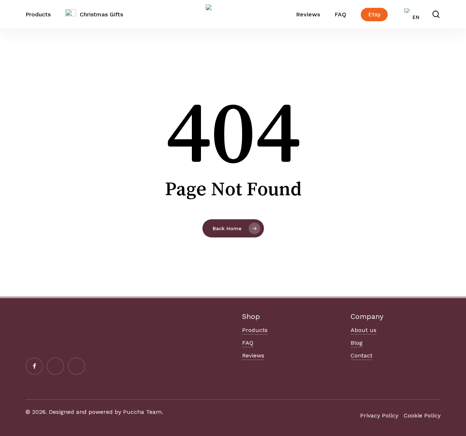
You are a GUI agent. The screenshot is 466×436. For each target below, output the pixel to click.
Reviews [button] (253, 355)
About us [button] (363, 330)
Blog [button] (357, 342)
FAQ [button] (247, 342)
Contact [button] (361, 355)
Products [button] (255, 330)
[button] (379, 415)
